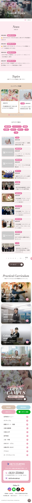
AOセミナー (8, 411)
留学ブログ (20, 129)
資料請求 (8, 407)
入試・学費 (7, 439)
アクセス (6, 451)
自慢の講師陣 (7, 428)
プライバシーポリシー (24, 495)
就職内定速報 (7, 126)
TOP (25, 20)
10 (20, 258)
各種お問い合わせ (9, 447)
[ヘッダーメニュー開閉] (26, 2)
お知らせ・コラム (9, 443)
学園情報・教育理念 (8, 493)
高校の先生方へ (14, 495)
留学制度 (6, 435)
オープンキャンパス (9, 455)
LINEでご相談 (24, 411)
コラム (26, 129)
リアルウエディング (17, 126)
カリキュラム (7, 420)
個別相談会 (23, 407)
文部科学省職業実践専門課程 (21, 493)
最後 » (26, 258)
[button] (9, 114)
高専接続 (25, 126)
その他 (16, 132)
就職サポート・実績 (9, 424)
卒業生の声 (7, 432)
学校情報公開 (6, 495)
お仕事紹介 (6, 129)
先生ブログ (13, 129)
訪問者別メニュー (9, 416)
